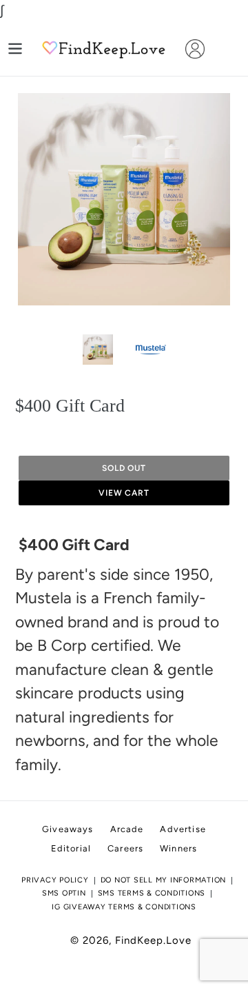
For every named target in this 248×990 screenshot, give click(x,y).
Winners (178, 848)
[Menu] (15, 48)
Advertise (182, 829)
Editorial (71, 848)
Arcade (127, 829)
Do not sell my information (164, 880)
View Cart (124, 493)
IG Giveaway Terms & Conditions (124, 906)
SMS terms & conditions (152, 893)
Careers (125, 848)
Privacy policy (55, 880)
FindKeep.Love (153, 940)
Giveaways (67, 829)
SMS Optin (64, 893)
